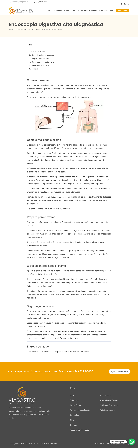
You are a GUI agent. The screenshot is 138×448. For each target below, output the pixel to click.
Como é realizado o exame (43, 55)
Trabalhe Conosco (107, 410)
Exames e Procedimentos (87, 10)
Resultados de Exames (109, 400)
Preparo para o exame (41, 58)
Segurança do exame (40, 65)
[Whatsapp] (128, 4)
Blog (111, 10)
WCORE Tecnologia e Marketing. (116, 443)
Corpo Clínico (69, 10)
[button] (108, 45)
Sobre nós (58, 10)
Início (50, 10)
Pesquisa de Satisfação (79, 430)
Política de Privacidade (109, 405)
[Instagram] (124, 4)
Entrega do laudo (38, 69)
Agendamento (105, 395)
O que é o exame (38, 52)
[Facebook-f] (121, 4)
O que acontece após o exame (43, 62)
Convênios (103, 10)
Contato (73, 425)
